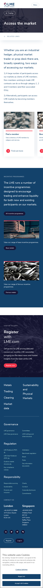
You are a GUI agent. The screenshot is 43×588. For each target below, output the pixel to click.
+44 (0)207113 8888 (10, 510)
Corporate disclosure (28, 490)
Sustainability (8, 486)
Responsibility (12, 477)
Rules (24, 460)
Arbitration (25, 450)
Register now (10, 365)
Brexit (24, 456)
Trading (10, 13)
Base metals (10, 248)
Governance (11, 424)
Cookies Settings (21, 569)
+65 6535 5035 (27, 510)
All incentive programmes (14, 213)
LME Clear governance (11, 434)
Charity (24, 483)
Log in (19, 540)
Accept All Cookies (21, 583)
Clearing (9, 397)
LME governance (9, 430)
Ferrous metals (11, 292)
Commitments (26, 493)
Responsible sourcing (11, 483)
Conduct (25, 486)
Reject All (21, 576)
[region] (21, 568)
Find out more (17, 151)
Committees (26, 430)
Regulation (10, 443)
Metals (8, 385)
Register (8, 540)
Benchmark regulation (29, 453)
